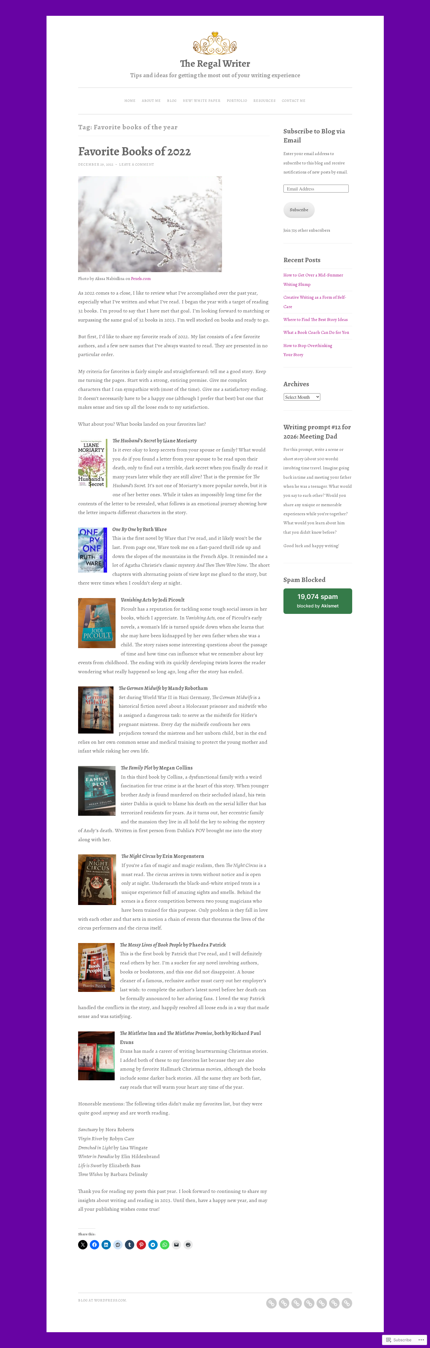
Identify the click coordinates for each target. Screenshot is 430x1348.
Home (130, 100)
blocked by (318, 601)
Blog (172, 100)
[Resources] (334, 1303)
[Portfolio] (322, 1303)
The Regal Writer (215, 63)
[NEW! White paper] (309, 1303)
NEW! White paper (202, 100)
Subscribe (299, 210)
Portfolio (237, 100)
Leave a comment (136, 164)
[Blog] (296, 1303)
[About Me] (284, 1303)
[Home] (271, 1303)
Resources (264, 100)
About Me (151, 100)
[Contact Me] (347, 1303)
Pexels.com (141, 278)
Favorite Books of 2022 (134, 151)
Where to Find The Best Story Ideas (315, 319)
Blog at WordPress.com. (102, 1300)
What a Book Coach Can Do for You (316, 332)
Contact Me (294, 100)
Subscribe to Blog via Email (314, 135)
